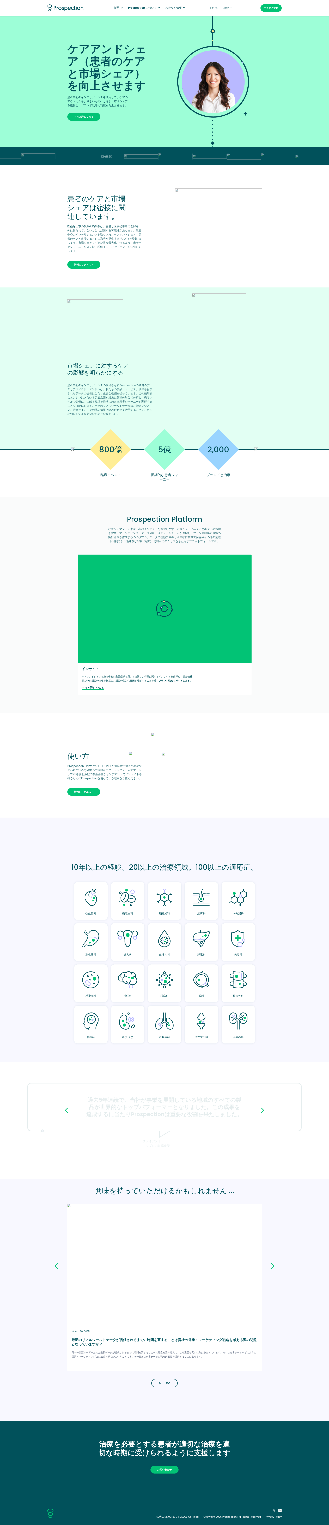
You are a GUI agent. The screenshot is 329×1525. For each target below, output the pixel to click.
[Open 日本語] (231, 8)
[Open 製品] (121, 8)
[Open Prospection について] (158, 8)
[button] (66, 1110)
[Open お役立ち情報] (184, 8)
